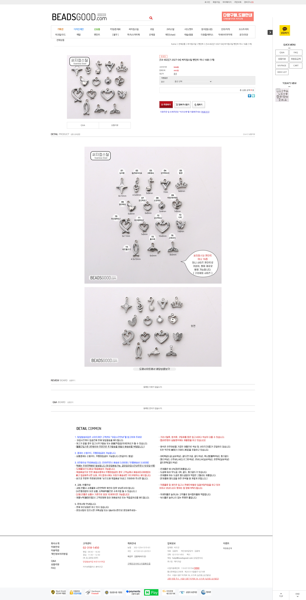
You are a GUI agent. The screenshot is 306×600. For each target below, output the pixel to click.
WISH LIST (282, 72)
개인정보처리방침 (59, 554)
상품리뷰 (282, 59)
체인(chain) (170, 35)
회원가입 (216, 2)
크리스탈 (170, 29)
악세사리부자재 (225, 35)
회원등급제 (296, 59)
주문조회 (237, 2)
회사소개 (55, 543)
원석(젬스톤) (206, 29)
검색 (150, 18)
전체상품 (60, 40)
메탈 (79, 35)
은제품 (152, 35)
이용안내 (55, 547)
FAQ (296, 52)
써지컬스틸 (134, 29)
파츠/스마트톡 (133, 35)
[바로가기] (205, 112)
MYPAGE (282, 65)
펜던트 (97, 35)
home (173, 44)
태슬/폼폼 (188, 35)
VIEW (197, 568)
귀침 (152, 29)
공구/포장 (243, 35)
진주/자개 (225, 29)
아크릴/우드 (60, 35)
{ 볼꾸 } (115, 35)
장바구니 (249, 2)
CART (296, 65)
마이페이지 (227, 2)
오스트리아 (244, 29)
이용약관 (55, 550)
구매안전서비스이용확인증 (138, 564)
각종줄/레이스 (207, 35)
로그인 (207, 2)
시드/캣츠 (188, 29)
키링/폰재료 (115, 29)
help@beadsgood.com (182, 558)
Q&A (282, 52)
